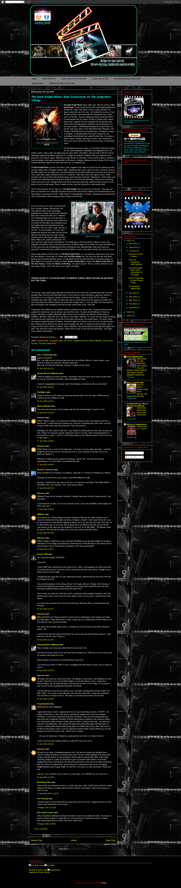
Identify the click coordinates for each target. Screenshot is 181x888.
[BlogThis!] (68, 337)
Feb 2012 (133, 304)
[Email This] (66, 337)
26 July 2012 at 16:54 (45, 413)
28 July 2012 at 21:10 (45, 640)
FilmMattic (41, 392)
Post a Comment (40, 829)
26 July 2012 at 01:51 (45, 401)
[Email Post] (61, 337)
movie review (108, 341)
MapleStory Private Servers (39, 872)
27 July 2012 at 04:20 (45, 488)
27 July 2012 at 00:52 (45, 441)
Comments (132, 457)
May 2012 (133, 297)
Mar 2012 (133, 300)
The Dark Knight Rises (47, 343)
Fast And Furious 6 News (136, 255)
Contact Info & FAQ (100, 78)
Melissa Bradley (95, 341)
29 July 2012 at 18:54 (45, 699)
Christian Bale (42, 341)
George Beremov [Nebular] (48, 373)
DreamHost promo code (38, 870)
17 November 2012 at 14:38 (47, 794)
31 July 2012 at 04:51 (45, 744)
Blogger (104, 883)
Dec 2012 (133, 244)
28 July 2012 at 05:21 (45, 549)
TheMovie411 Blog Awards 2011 (62, 83)
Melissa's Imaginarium (137, 424)
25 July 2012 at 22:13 (45, 368)
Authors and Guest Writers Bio (73, 78)
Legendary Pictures (81, 341)
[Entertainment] (54, 870)
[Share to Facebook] (73, 337)
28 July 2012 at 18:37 (45, 609)
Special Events (37, 83)
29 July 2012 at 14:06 (45, 670)
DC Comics (68, 341)
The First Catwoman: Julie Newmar (135, 262)
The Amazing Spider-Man (134, 287)
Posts (129, 453)
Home (34, 78)
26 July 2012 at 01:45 (45, 387)
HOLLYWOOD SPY (135, 357)
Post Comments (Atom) (79, 849)
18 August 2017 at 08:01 (46, 824)
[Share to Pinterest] (76, 337)
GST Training (42, 799)
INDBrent (40, 514)
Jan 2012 (133, 307)
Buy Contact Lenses (45, 812)
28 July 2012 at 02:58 (45, 533)
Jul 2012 (133, 251)
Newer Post (36, 840)
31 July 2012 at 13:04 (45, 777)
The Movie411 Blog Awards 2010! (127, 78)
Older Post (110, 840)
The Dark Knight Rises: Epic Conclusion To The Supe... (135, 271)
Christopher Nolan (56, 341)
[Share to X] (71, 337)
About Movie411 (49, 78)
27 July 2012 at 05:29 (45, 509)
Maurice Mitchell (44, 406)
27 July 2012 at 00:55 (45, 465)
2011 (129, 312)
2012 (129, 240)
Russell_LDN (42, 554)
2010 (129, 316)
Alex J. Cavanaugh (44, 355)
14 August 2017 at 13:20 (46, 808)
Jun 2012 (133, 293)
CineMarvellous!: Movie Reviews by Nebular (137, 405)
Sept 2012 (133, 247)
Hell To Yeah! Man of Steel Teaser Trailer (136, 280)
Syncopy (34, 343)
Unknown (41, 418)
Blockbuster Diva (44, 782)
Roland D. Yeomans (45, 470)
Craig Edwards (43, 704)
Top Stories (33, 868)
